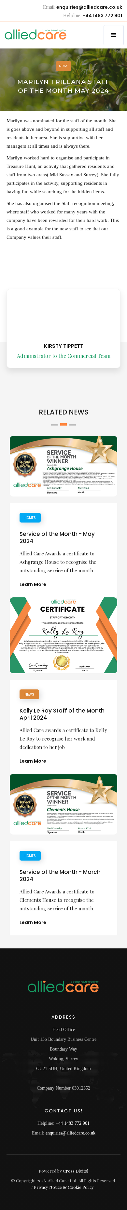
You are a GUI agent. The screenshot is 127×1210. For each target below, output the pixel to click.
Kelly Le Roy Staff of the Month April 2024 (62, 714)
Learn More (33, 584)
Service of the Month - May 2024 (57, 537)
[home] (30, 34)
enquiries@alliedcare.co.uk (89, 7)
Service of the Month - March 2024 (60, 875)
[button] (114, 35)
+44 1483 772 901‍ (73, 1123)
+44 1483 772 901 (102, 15)
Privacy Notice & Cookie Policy (64, 1187)
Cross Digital (75, 1171)
